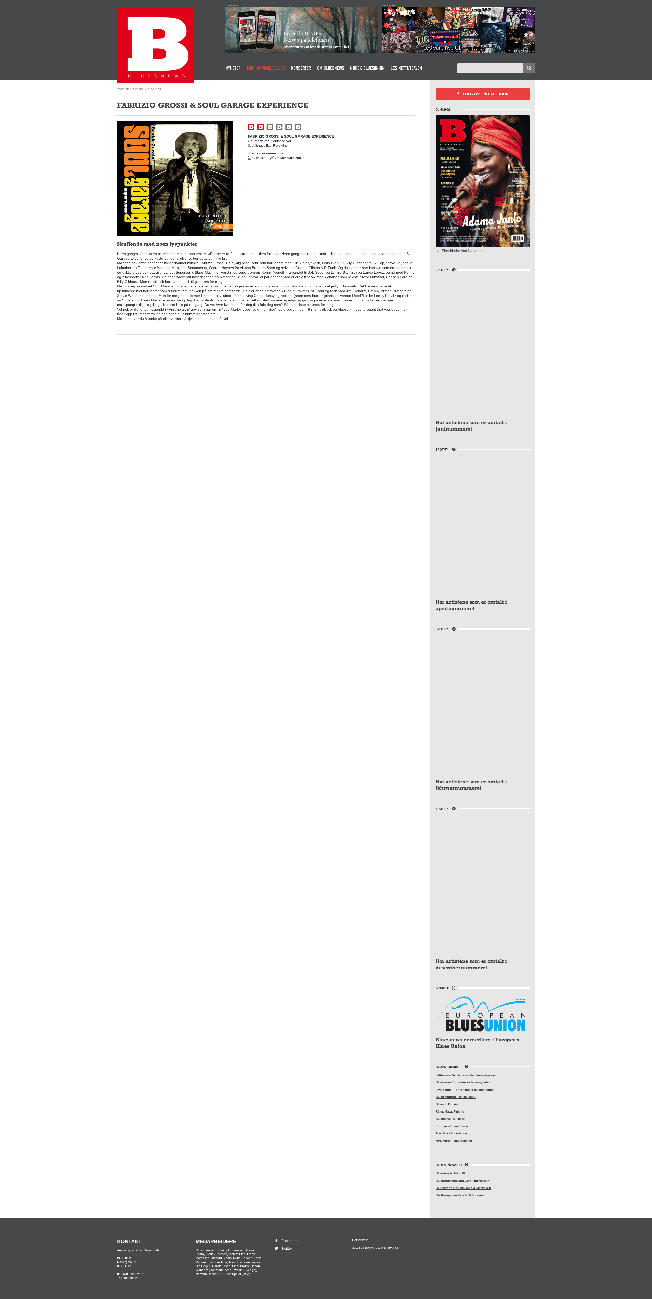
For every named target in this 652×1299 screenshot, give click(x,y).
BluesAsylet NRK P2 (451, 1173)
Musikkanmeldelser (266, 68)
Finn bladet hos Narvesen (462, 251)
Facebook (485, 94)
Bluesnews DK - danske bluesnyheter (463, 1082)
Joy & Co (393, 1247)
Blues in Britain (447, 1104)
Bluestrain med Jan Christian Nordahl (463, 1181)
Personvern (360, 1240)
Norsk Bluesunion (367, 68)
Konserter (301, 68)
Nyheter (233, 68)
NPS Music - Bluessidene (454, 1141)
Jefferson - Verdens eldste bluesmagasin (465, 1075)
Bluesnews (155, 45)
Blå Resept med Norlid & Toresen (460, 1195)
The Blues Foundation (451, 1133)
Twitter (286, 1248)
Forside (123, 89)
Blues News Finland (450, 1112)
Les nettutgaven (406, 68)
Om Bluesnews (330, 68)
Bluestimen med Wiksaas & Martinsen (463, 1188)
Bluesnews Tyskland (450, 1119)
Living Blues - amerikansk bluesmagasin (465, 1090)
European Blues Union (452, 1126)
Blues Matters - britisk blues (456, 1097)
